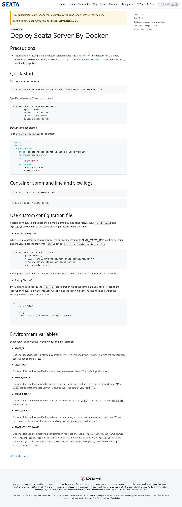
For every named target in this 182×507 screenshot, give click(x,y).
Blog (95, 4)
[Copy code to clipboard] (123, 89)
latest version (63, 20)
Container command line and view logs (149, 22)
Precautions (138, 14)
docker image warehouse (86, 59)
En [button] (151, 4)
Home (63, 4)
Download (114, 4)
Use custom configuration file (145, 25)
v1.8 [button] (70, 4)
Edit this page (21, 456)
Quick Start (138, 18)
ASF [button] (138, 4)
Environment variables (143, 29)
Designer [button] (126, 4)
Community (84, 4)
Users (103, 4)
